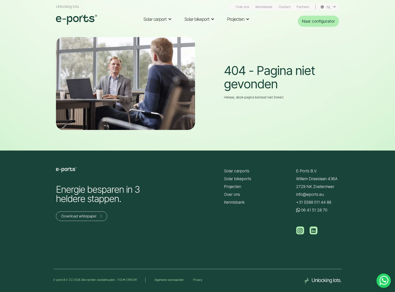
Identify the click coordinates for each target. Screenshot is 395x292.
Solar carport (155, 19)
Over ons (242, 7)
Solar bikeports (237, 178)
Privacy (197, 279)
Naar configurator (318, 21)
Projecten (236, 19)
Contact (284, 7)
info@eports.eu (310, 194)
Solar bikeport (197, 19)
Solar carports (236, 170)
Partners (303, 7)
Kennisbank (264, 7)
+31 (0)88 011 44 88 (313, 202)
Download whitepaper (79, 216)
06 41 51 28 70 (313, 210)
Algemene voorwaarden (169, 279)
